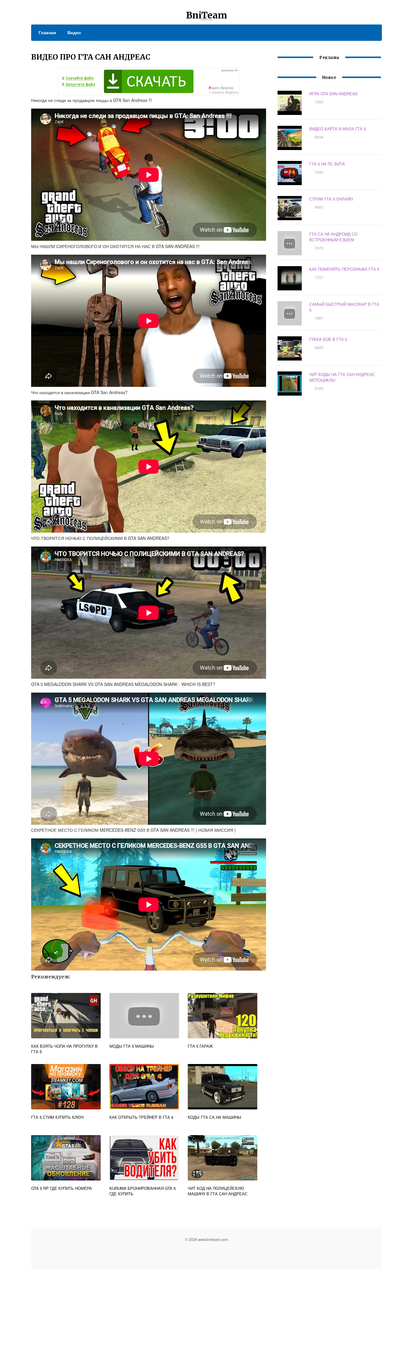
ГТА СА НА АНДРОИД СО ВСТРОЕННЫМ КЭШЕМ (333, 237)
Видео (74, 32)
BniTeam (206, 15)
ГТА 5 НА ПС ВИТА (327, 164)
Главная (47, 32)
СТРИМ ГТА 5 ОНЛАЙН (331, 199)
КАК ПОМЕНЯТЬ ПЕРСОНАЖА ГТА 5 (344, 269)
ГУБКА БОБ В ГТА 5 (328, 339)
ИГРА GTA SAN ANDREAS (333, 93)
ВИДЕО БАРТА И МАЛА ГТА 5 (337, 129)
